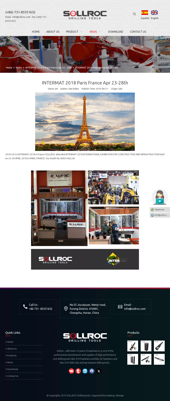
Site (120, 88)
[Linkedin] (85, 371)
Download (12, 369)
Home (10, 342)
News (10, 362)
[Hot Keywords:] (134, 14)
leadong (110, 395)
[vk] (71, 371)
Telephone (159, 209)
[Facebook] (91, 371)
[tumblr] (78, 371)
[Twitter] (98, 371)
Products (12, 355)
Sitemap (119, 395)
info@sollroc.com (21, 17)
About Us (12, 348)
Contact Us (13, 376)
